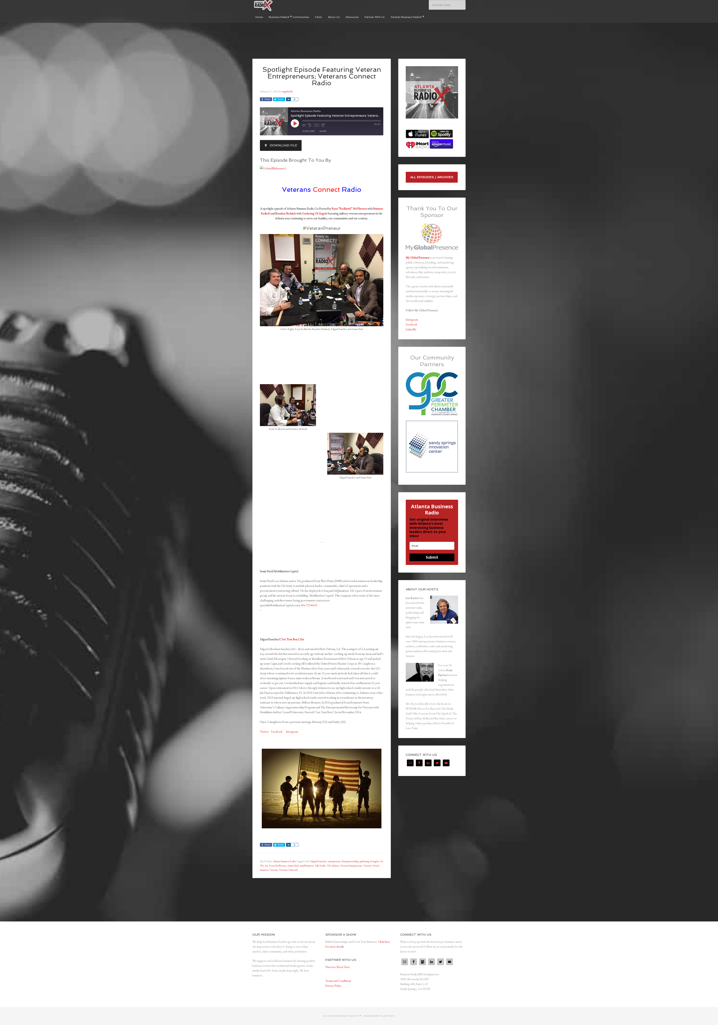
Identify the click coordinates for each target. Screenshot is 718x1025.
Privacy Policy (333, 986)
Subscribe (308, 131)
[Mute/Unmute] (304, 125)
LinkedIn (411, 329)
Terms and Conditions (338, 981)
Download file (283, 145)
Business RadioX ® (280, 5)
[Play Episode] (295, 123)
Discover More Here (337, 967)
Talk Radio (320, 865)
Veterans (273, 870)
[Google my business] (422, 961)
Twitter (264, 732)
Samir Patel (293, 865)
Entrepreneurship (350, 861)
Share (322, 131)
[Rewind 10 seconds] (309, 125)
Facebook (277, 732)
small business (306, 865)
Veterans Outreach (288, 870)
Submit (432, 557)
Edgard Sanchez (318, 861)
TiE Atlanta (333, 865)
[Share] (288, 99)
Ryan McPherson (277, 865)
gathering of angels (369, 861)
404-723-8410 (309, 605)
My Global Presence (417, 257)
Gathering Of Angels (314, 213)
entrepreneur (334, 861)
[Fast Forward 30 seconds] (323, 125)
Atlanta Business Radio (284, 861)
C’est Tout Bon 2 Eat (292, 639)
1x (316, 125)
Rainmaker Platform (379, 1016)
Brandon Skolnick (285, 213)
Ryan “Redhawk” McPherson (349, 208)
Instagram (292, 732)
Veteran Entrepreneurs (351, 865)
